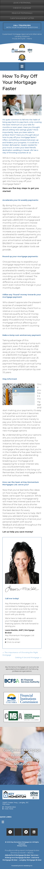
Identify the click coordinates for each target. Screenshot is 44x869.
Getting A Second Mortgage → (28, 657)
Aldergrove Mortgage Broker (17, 857)
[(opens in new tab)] (22, 681)
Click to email (13, 642)
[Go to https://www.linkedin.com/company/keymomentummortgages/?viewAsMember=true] (34, 832)
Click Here (9, 809)
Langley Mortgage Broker (30, 860)
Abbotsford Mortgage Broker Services (21, 855)
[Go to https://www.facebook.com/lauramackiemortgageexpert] (10, 832)
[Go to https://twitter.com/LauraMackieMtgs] (26, 832)
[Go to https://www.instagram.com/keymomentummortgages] (18, 832)
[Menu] (22, 66)
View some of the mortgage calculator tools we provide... (21, 246)
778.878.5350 (13, 639)
